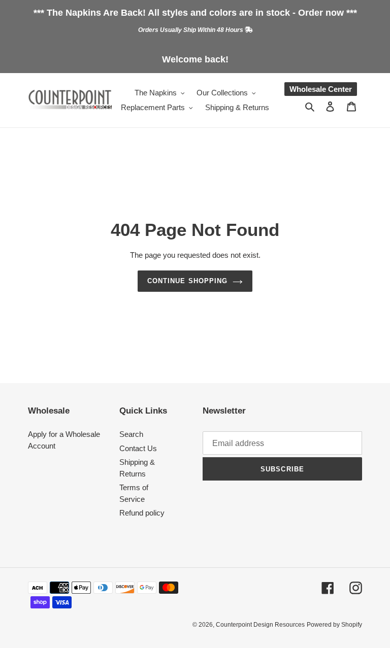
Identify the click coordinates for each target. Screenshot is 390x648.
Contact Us (138, 448)
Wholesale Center (320, 89)
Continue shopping (187, 281)
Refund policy (142, 512)
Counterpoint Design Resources (260, 624)
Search (131, 434)
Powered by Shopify (334, 624)
